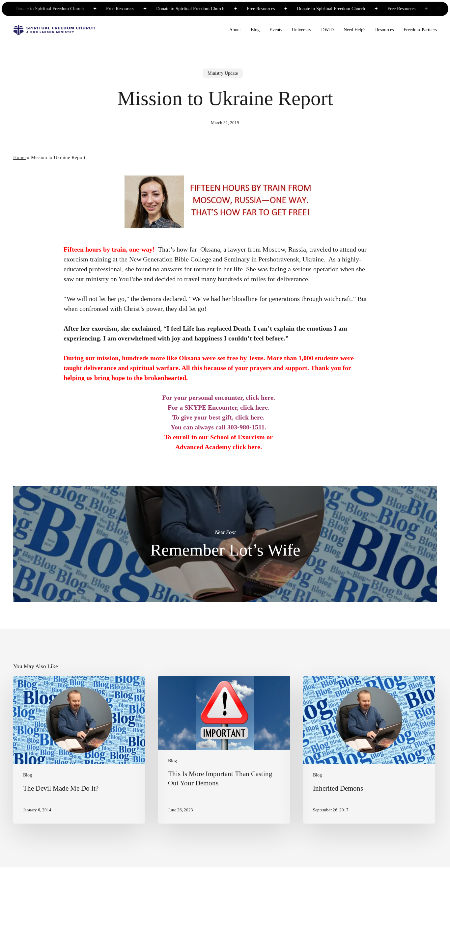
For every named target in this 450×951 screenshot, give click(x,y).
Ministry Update (223, 73)
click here (259, 397)
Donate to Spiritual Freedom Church (36, 9)
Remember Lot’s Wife (225, 544)
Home (19, 157)
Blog (27, 775)
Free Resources (107, 9)
